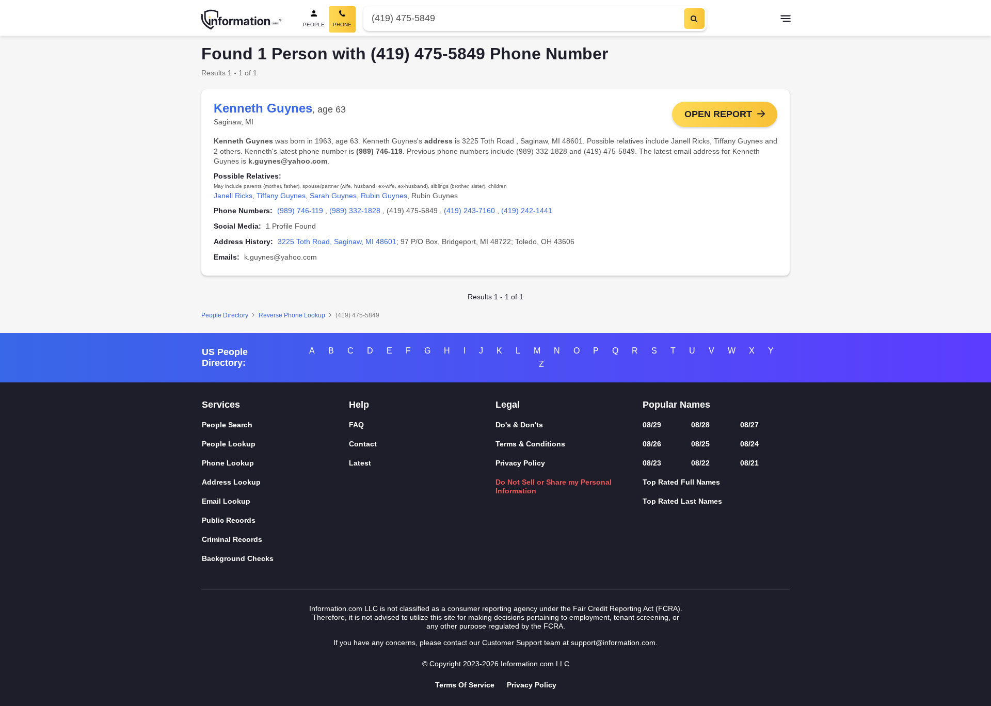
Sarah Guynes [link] (333, 195)
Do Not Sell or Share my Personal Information (554, 486)
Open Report (718, 114)
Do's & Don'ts (519, 425)
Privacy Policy (520, 463)
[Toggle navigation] (785, 19)
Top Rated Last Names (682, 501)
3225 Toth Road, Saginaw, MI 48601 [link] (337, 241)
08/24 (749, 444)
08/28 (700, 425)
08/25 (700, 444)
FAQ (356, 425)
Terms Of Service (464, 685)
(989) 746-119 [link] (300, 210)
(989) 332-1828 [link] (354, 210)
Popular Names (676, 404)
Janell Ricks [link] (233, 195)
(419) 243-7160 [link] (469, 210)
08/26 (652, 444)
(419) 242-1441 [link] (526, 210)
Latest (360, 463)
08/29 (652, 425)
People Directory (224, 315)
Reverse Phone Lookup (292, 315)
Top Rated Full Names (681, 482)
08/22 (700, 463)
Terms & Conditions (530, 444)
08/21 (749, 463)
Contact (363, 444)
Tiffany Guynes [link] (281, 195)
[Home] (241, 19)
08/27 (749, 425)
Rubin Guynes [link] (384, 195)
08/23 (652, 463)
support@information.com (613, 642)
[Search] (694, 18)
